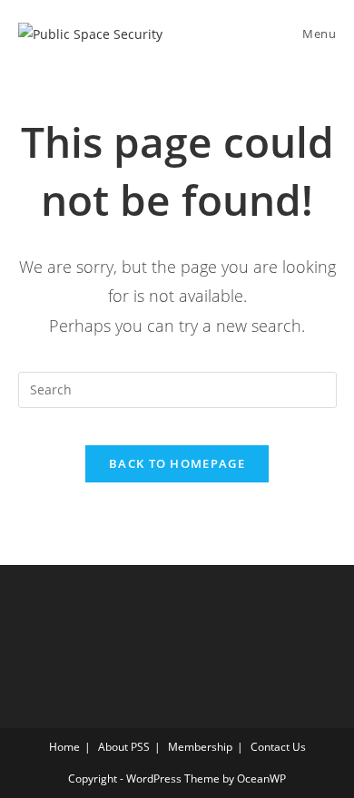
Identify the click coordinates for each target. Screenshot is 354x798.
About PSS (124, 746)
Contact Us (278, 746)
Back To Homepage (177, 463)
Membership (200, 746)
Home (64, 746)
